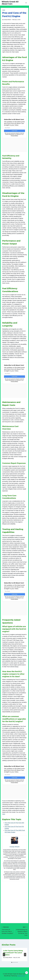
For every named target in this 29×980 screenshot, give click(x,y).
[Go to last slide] (4, 954)
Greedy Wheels (7, 19)
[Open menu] (26, 3)
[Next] (25, 954)
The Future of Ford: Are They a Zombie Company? (7, 930)
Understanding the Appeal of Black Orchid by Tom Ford (21, 931)
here (3, 814)
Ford (3, 10)
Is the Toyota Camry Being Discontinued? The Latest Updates (13, 953)
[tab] (11, 962)
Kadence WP (21, 975)
